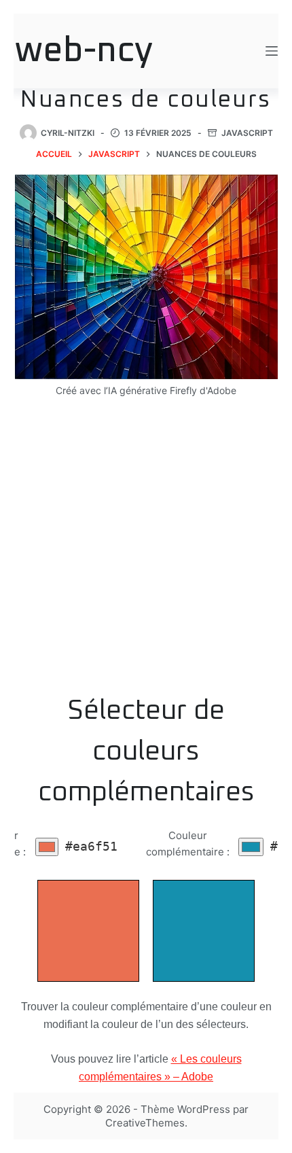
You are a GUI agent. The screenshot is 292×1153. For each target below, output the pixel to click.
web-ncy (84, 51)
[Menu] (272, 51)
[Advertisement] (146, 554)
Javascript (247, 133)
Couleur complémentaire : (188, 844)
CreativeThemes (145, 1122)
